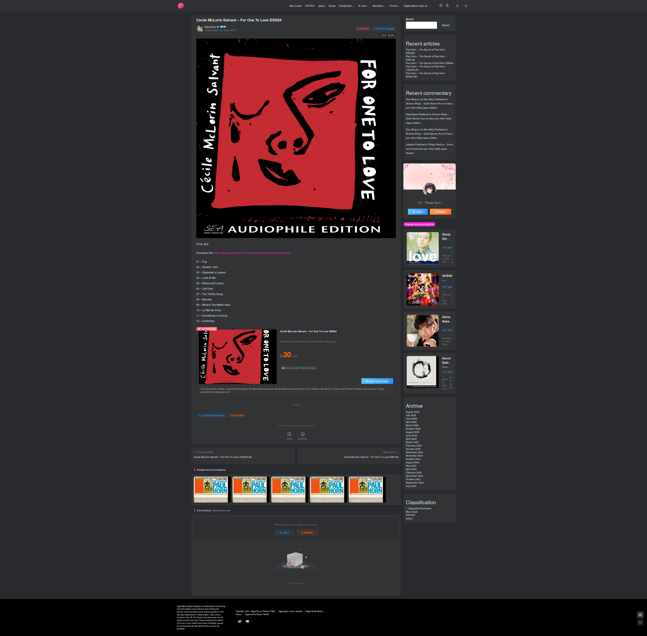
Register (308, 532)
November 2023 (414, 475)
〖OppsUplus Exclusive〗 (213, 415)
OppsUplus (210, 26)
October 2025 (413, 428)
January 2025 (413, 449)
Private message (385, 28)
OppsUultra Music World (257, 614)
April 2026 (411, 422)
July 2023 (411, 486)
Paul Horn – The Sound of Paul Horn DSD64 (429, 63)
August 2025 (412, 432)
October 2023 (413, 479)
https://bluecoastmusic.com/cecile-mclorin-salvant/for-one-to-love (252, 253)
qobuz (409, 518)
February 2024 (414, 472)
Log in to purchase (379, 381)
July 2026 (411, 415)
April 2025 (411, 438)
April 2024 (411, 469)
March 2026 (412, 425)
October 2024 (413, 459)
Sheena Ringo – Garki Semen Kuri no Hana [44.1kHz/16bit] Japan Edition (428, 118)
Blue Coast (238, 415)
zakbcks (410, 144)
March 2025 (412, 442)
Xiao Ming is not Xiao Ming (420, 99)
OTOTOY (410, 515)
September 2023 (415, 482)
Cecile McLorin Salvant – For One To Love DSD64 (239, 20)
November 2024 (414, 455)
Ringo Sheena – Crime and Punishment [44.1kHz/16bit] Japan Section (429, 148)
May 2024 (411, 465)
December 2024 (414, 452)
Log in (286, 532)
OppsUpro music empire (290, 611)
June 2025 (411, 435)
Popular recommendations (419, 224)
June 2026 (411, 418)
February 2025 (414, 445)
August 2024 (412, 462)
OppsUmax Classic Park (263, 611)
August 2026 (412, 411)
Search (410, 19)
